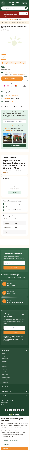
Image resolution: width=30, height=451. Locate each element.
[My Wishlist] (23, 3)
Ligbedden (4, 366)
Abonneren (15, 332)
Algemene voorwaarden (7, 400)
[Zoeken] (26, 8)
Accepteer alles (7, 448)
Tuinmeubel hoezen (7, 380)
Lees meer (22, 13)
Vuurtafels (4, 369)
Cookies (3, 405)
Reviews (16, 107)
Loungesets (5, 356)
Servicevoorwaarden (8, 339)
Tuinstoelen (5, 358)
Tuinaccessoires (6, 377)
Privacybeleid (4, 402)
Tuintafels (4, 361)
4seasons (7, 22)
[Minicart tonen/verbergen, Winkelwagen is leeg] (26, 3)
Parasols (4, 372)
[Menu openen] (3, 3)
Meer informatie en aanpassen (11, 440)
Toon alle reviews (14, 192)
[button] (5, 30)
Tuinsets (4, 353)
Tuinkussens (5, 374)
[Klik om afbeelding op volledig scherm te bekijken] (14, 41)
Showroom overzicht (14, 145)
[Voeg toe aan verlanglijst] (26, 78)
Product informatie (6, 107)
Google (17, 339)
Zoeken (16, 267)
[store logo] (14, 3)
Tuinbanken (5, 364)
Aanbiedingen (5, 382)
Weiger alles (6, 444)
